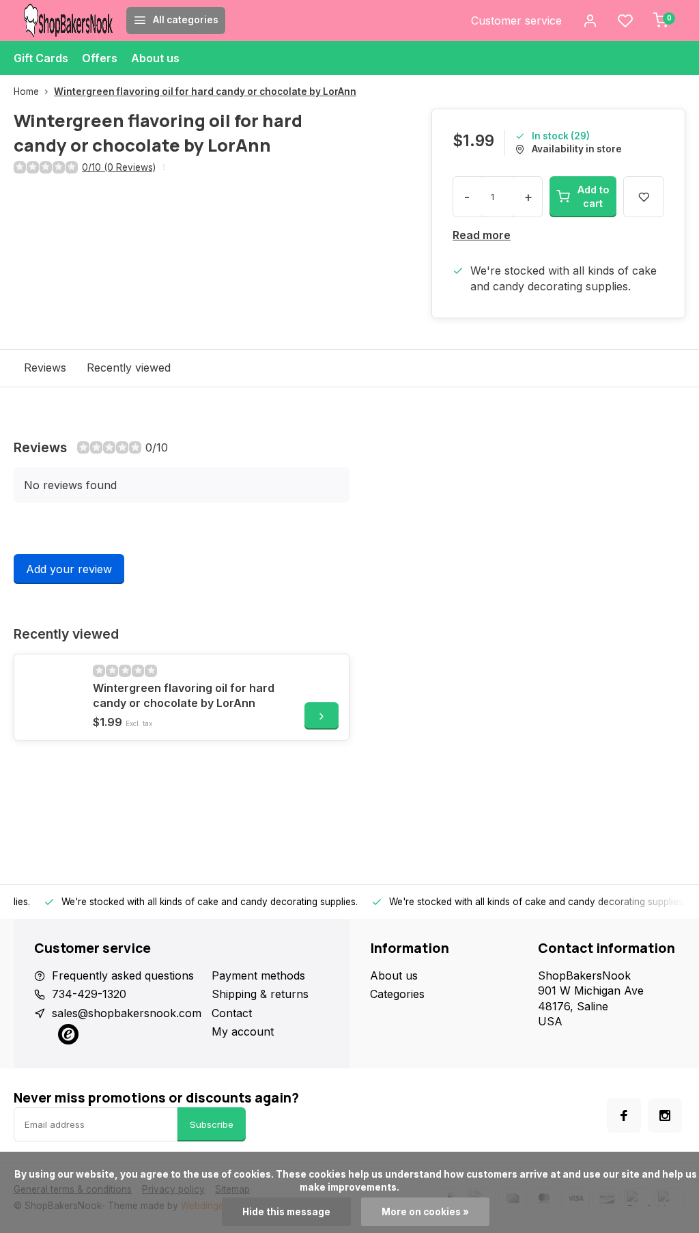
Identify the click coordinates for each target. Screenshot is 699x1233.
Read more (482, 235)
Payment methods (258, 975)
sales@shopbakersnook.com (126, 1013)
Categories (397, 994)
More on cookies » (425, 1211)
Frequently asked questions (123, 975)
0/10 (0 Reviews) (119, 167)
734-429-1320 (89, 994)
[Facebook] (624, 1115)
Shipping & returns (260, 994)
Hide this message (286, 1211)
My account (243, 1031)
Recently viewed (129, 367)
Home (26, 91)
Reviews (45, 367)
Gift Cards (41, 58)
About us (155, 58)
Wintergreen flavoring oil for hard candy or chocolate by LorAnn (205, 91)
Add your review (69, 569)
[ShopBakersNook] (68, 20)
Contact (232, 1013)
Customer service (516, 20)
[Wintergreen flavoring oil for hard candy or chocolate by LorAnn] (52, 692)
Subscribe (211, 1124)
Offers (99, 58)
